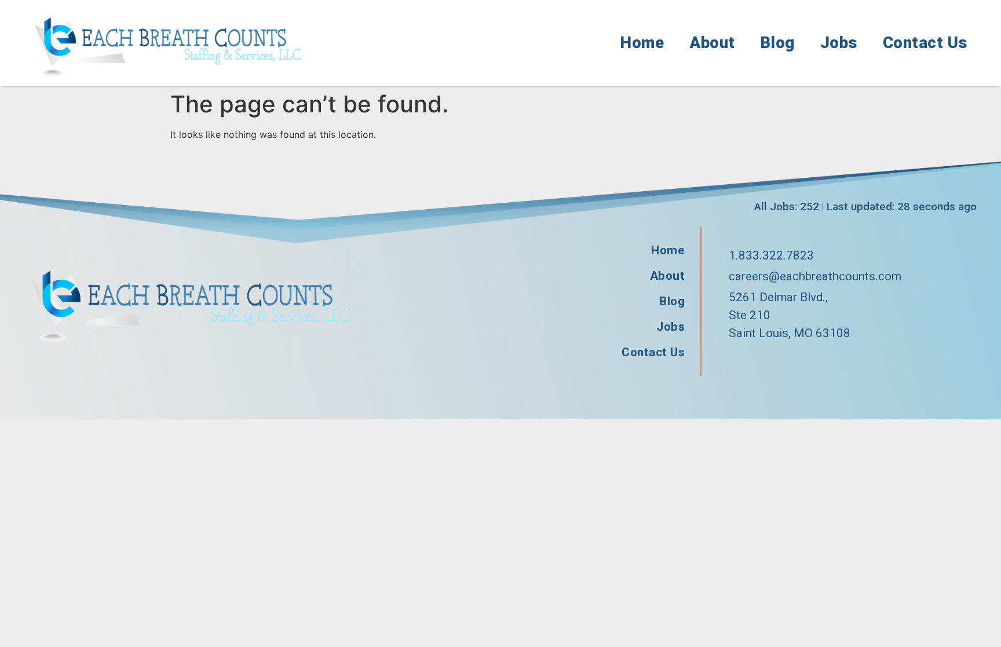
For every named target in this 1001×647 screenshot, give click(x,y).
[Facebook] (733, 362)
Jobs (838, 43)
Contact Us (925, 43)
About (712, 43)
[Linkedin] (785, 362)
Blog (778, 43)
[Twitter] (759, 362)
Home (642, 43)
